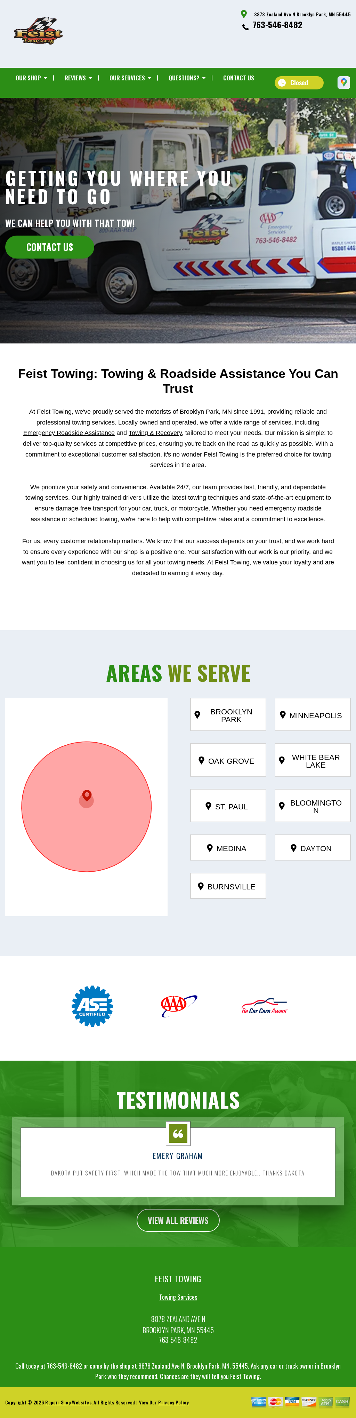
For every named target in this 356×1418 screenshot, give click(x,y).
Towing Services (178, 1296)
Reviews (75, 77)
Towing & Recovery (155, 432)
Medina (231, 848)
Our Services (127, 77)
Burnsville (232, 886)
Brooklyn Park (231, 715)
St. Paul (231, 806)
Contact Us (238, 77)
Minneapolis (316, 715)
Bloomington (316, 807)
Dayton (316, 848)
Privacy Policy (173, 1402)
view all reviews (178, 1220)
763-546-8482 (277, 24)
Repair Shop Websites (68, 1402)
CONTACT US (49, 247)
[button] (86, 799)
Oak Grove (231, 761)
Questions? (184, 77)
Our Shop (28, 77)
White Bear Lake (316, 761)
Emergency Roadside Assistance (69, 432)
